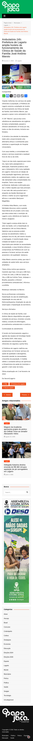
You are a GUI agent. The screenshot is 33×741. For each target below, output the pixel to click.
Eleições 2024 (8, 652)
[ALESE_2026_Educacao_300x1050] (16, 559)
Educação (7, 648)
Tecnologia (7, 695)
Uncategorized (8, 700)
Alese (6, 614)
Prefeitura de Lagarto (18, 384)
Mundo (6, 670)
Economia (7, 644)
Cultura (6, 635)
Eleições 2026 (8, 657)
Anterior (8, 395)
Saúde (6, 687)
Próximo (24, 395)
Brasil (6, 622)
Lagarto (19, 61)
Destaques (7, 640)
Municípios (7, 674)
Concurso (7, 627)
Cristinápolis (8, 631)
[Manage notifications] (28, 736)
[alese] (16, 504)
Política (6, 683)
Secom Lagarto (9, 387)
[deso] (16, 511)
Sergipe (6, 691)
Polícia (6, 678)
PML (6, 384)
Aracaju (6, 618)
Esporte (6, 661)
